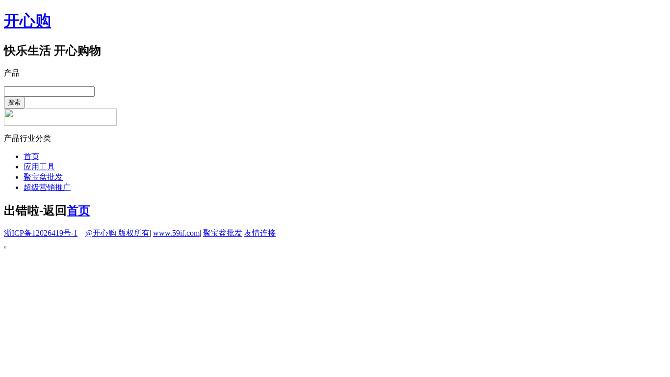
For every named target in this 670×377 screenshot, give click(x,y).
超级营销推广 (47, 187)
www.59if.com (176, 233)
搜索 (14, 102)
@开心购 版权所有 (117, 233)
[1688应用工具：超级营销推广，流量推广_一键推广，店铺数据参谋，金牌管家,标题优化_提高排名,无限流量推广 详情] (60, 123)
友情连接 (260, 233)
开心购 (27, 20)
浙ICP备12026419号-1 (40, 233)
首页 (31, 156)
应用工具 (39, 166)
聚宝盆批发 (43, 177)
